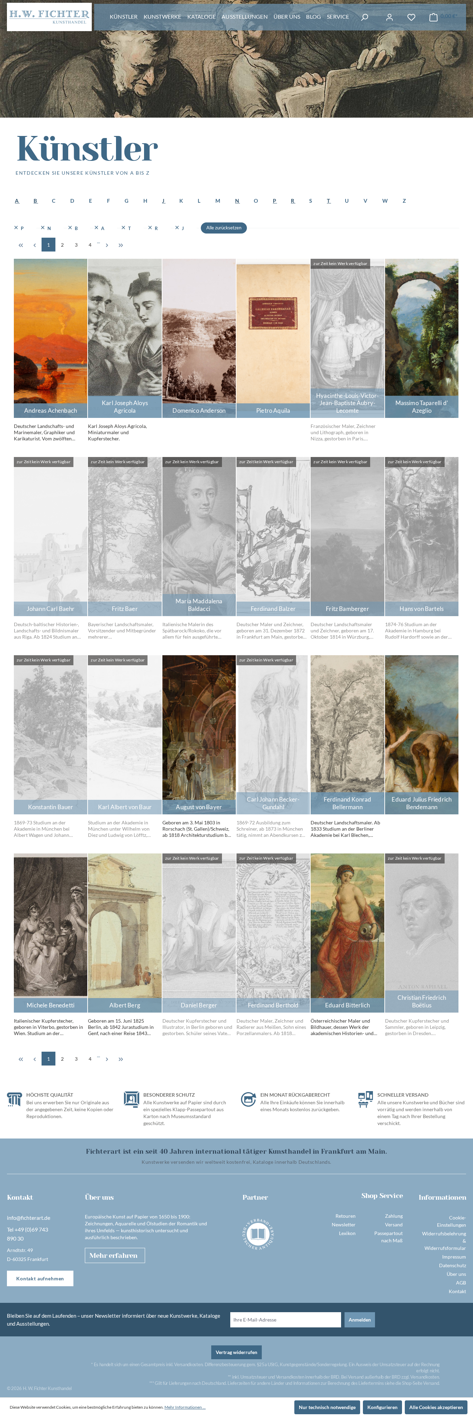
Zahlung (394, 1216)
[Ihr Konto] (389, 17)
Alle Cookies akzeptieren (436, 1407)
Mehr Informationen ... (185, 1407)
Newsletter (344, 1224)
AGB (461, 1283)
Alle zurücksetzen (223, 227)
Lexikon (347, 1233)
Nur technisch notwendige (327, 1407)
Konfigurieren (382, 1407)
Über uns (456, 1274)
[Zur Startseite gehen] (49, 17)
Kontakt (457, 1291)
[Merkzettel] (411, 17)
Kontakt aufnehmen (40, 1278)
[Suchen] (364, 17)
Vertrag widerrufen (236, 1352)
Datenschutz (452, 1265)
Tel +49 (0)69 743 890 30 (27, 1234)
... (98, 241)
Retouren (346, 1216)
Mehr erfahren (113, 1256)
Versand (394, 1224)
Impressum (454, 1257)
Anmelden (360, 1320)
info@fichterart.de (28, 1217)
